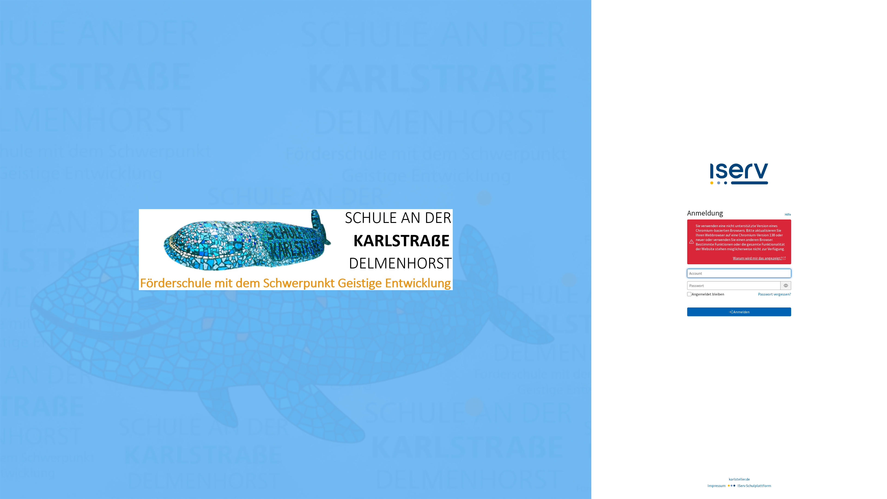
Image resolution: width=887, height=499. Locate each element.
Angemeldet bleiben (708, 294)
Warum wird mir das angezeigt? (757, 258)
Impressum (717, 485)
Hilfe (788, 214)
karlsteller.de (739, 479)
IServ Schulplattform (754, 485)
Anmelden (741, 312)
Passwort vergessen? (774, 294)
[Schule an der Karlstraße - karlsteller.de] (296, 249)
